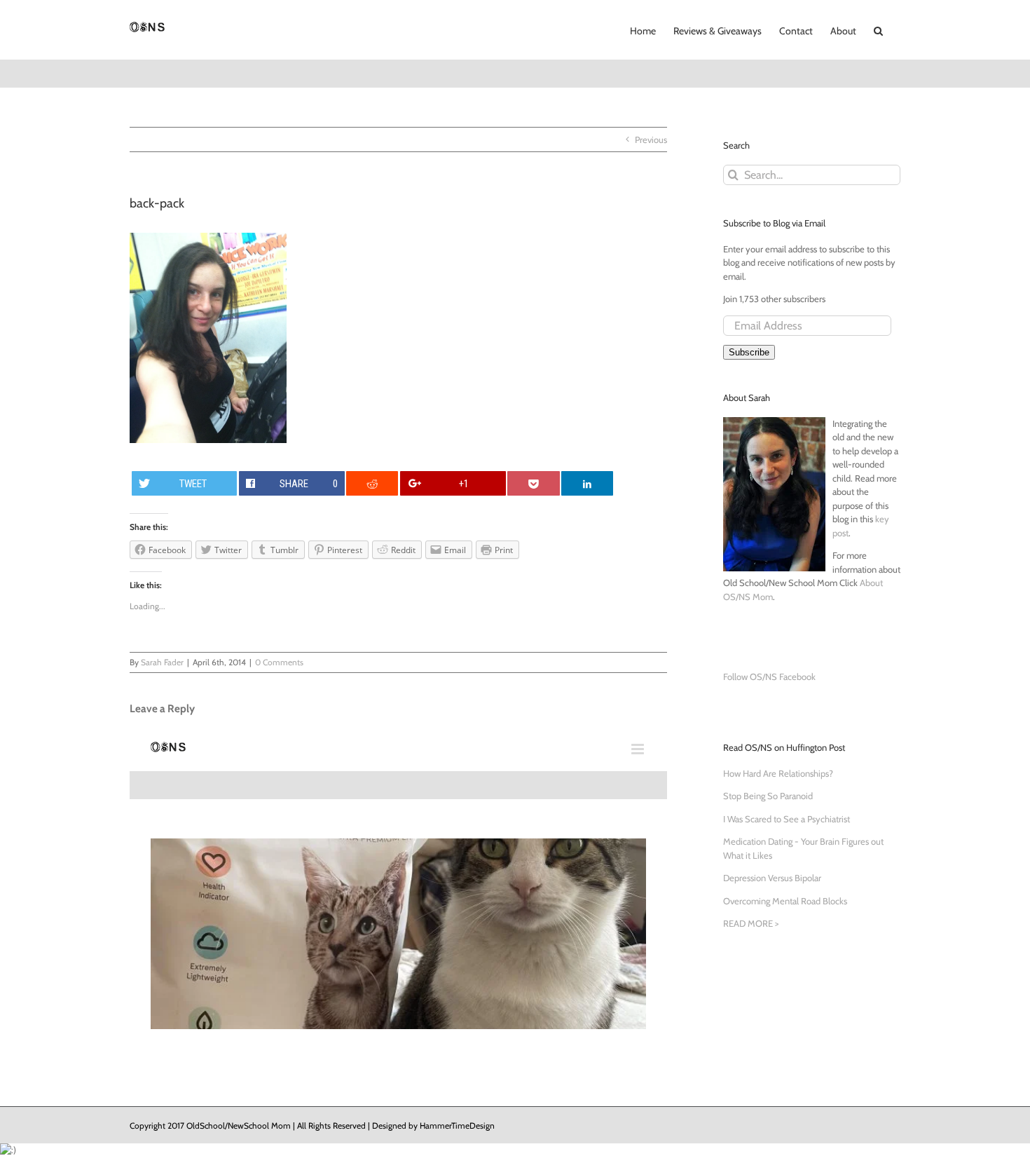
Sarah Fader (162, 662)
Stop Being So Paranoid (768, 795)
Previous (651, 139)
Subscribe (749, 352)
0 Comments (279, 662)
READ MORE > (750, 923)
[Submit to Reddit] (372, 483)
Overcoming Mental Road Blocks (785, 900)
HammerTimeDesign (457, 1125)
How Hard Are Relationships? (778, 773)
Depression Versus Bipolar (772, 877)
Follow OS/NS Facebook (769, 676)
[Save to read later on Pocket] (533, 483)
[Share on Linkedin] (587, 483)
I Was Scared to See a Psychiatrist (786, 818)
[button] (878, 29)
